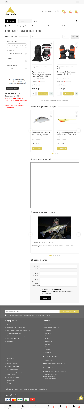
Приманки (48, 347)
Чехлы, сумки (11, 374)
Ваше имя (36, 268)
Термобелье (11, 380)
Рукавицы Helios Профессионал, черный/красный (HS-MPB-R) (41, 74)
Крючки (47, 344)
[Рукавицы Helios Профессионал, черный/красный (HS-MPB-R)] (42, 52)
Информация (11, 321)
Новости (10, 341)
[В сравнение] (51, 47)
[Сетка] (73, 37)
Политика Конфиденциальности (18, 330)
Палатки (47, 352)
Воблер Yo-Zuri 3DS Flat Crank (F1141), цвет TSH (41, 134)
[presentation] (30, 130)
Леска (9, 361)
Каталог (46, 321)
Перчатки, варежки (39, 26)
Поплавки (10, 358)
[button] (53, 153)
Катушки (47, 333)
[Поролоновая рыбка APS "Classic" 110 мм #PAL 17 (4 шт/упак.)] (67, 120)
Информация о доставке (16, 327)
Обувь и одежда (12, 363)
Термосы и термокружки (16, 372)
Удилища (47, 325)
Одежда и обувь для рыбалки (19, 26)
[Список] (77, 37)
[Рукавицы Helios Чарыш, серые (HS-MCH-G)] (67, 52)
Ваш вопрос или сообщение (35, 283)
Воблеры (47, 349)
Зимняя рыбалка (13, 377)
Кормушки (48, 341)
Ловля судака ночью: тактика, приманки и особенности (53, 246)
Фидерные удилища (51, 327)
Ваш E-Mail (35, 274)
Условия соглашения (14, 333)
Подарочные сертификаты (16, 383)
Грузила (47, 338)
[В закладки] (51, 43)
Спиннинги (48, 330)
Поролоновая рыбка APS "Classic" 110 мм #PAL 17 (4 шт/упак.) (66, 135)
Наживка (47, 336)
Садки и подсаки (13, 366)
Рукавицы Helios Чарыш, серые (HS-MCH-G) (66, 73)
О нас (9, 325)
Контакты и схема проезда (16, 336)
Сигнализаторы (12, 369)
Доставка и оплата (13, 338)
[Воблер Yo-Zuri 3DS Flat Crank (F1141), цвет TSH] (42, 120)
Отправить (45, 298)
